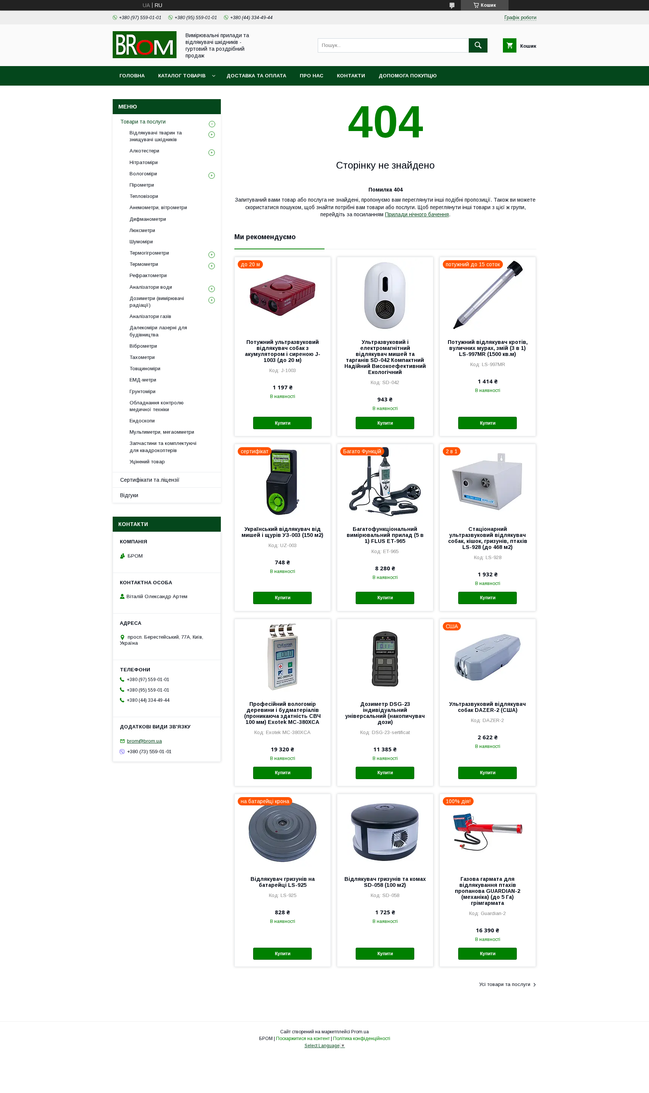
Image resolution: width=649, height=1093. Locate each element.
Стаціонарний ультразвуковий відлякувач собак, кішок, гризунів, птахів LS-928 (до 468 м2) (487, 538)
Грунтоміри (142, 391)
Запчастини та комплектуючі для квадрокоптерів (163, 446)
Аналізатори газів (150, 316)
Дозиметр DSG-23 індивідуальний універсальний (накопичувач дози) (385, 713)
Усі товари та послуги (504, 984)
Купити (282, 423)
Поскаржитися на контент (303, 1038)
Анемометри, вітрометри (158, 207)
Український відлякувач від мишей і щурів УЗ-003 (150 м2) (282, 532)
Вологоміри (143, 173)
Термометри (144, 264)
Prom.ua (360, 1031)
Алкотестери (144, 151)
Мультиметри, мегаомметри (162, 432)
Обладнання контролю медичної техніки (157, 406)
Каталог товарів (181, 75)
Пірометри (142, 185)
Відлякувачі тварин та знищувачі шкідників (156, 136)
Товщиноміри (145, 368)
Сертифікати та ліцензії (150, 480)
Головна (132, 75)
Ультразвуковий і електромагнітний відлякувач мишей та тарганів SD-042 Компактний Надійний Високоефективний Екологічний (385, 357)
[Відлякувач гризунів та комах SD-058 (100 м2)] (385, 831)
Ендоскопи (142, 421)
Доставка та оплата (256, 75)
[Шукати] (478, 45)
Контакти (351, 75)
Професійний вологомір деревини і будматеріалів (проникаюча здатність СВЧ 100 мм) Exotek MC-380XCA (282, 713)
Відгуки (129, 495)
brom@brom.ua (144, 741)
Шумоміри (141, 241)
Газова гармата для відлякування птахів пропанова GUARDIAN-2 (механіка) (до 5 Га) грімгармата (487, 891)
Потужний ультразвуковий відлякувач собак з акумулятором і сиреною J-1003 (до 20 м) (282, 351)
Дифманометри (148, 219)
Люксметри (142, 230)
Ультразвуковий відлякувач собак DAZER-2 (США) (487, 707)
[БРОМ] (145, 56)
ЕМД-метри (143, 380)
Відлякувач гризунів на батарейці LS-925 (283, 882)
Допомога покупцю (408, 75)
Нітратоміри (144, 162)
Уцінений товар (147, 461)
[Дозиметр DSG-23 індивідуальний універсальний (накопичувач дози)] (385, 656)
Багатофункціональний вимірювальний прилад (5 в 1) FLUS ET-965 (385, 535)
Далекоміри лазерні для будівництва (158, 331)
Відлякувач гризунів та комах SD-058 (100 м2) (385, 882)
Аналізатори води (151, 287)
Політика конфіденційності (361, 1038)
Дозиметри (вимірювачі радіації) (157, 301)
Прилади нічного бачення (417, 214)
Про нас (311, 75)
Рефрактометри (148, 275)
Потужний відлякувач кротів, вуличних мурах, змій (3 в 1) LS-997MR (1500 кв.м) (488, 348)
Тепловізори (144, 196)
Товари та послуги (143, 122)
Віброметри (143, 346)
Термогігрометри (149, 253)
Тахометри (142, 357)
